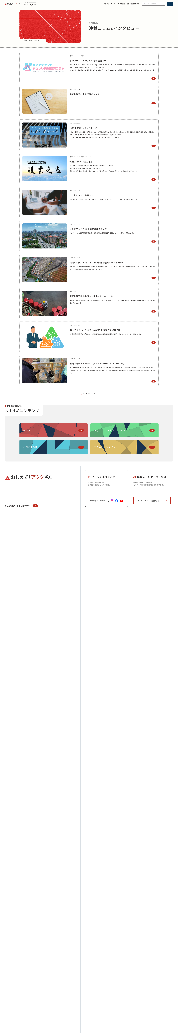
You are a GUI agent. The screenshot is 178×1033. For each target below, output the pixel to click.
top (21, 41)
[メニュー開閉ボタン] (170, 4)
